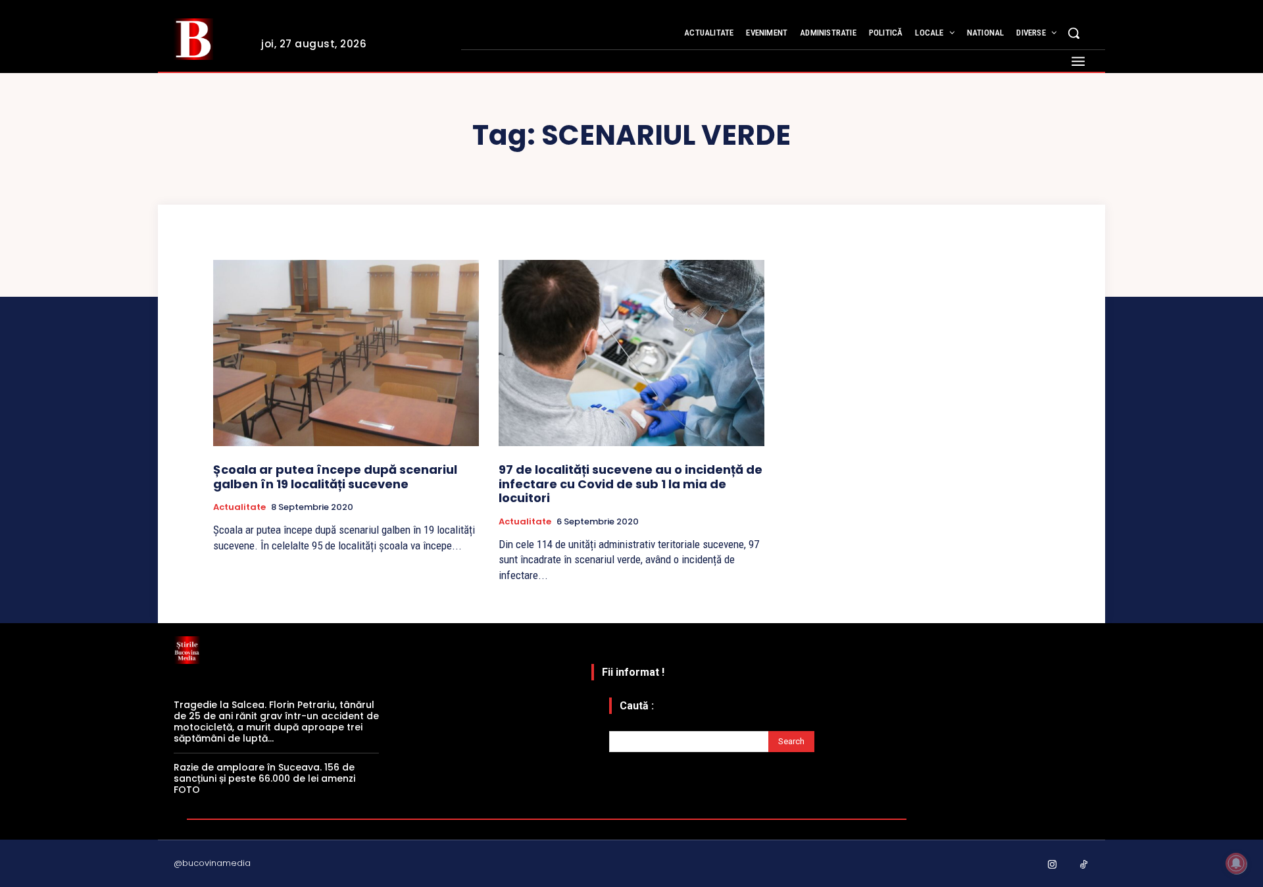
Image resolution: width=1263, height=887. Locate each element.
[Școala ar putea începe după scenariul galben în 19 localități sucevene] (346, 353)
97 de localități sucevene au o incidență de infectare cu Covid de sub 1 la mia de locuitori (630, 483)
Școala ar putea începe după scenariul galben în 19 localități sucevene (335, 476)
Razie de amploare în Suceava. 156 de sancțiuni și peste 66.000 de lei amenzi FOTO (264, 778)
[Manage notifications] (1236, 863)
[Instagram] (1052, 865)
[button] (1073, 33)
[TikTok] (1084, 865)
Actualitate (239, 507)
